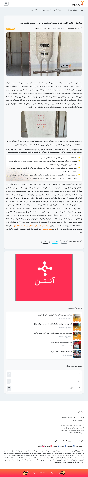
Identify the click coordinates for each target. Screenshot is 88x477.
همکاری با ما (70, 441)
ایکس (44, 242)
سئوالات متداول (72, 10)
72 (9, 374)
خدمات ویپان (59, 441)
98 (9, 388)
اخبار (79, 381)
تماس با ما (80, 441)
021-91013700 (77, 417)
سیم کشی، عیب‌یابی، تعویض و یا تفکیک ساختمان (31, 225)
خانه (82, 10)
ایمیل (63, 242)
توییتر (55, 446)
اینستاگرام (79, 446)
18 (9, 381)
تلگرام (53, 242)
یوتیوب (47, 446)
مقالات (79, 374)
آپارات (40, 446)
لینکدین (70, 446)
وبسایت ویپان (47, 229)
